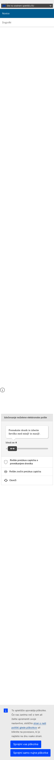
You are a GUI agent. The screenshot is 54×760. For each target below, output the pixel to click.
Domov (10, 60)
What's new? (13, 62)
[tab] (27, 461)
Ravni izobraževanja (18, 503)
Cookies (10, 694)
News (9, 65)
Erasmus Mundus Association (22, 546)
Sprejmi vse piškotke (25, 744)
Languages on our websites (19, 692)
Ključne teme (15, 498)
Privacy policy (13, 697)
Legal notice (12, 699)
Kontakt (10, 684)
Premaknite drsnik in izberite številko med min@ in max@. (24, 432)
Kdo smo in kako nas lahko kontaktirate (25, 582)
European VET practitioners (22, 543)
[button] (3, 33)
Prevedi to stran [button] (14, 33)
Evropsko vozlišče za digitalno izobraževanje (29, 548)
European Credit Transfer (20, 521)
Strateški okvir (15, 526)
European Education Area (20, 554)
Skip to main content (10, 2)
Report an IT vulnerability (19, 689)
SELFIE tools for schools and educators (27, 516)
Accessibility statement (17, 570)
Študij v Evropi (16, 518)
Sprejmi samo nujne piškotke (30, 752)
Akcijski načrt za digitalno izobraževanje (27, 523)
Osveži (12, 480)
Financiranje (14, 501)
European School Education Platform (26, 538)
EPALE (12, 541)
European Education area (20, 496)
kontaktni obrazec (24, 396)
